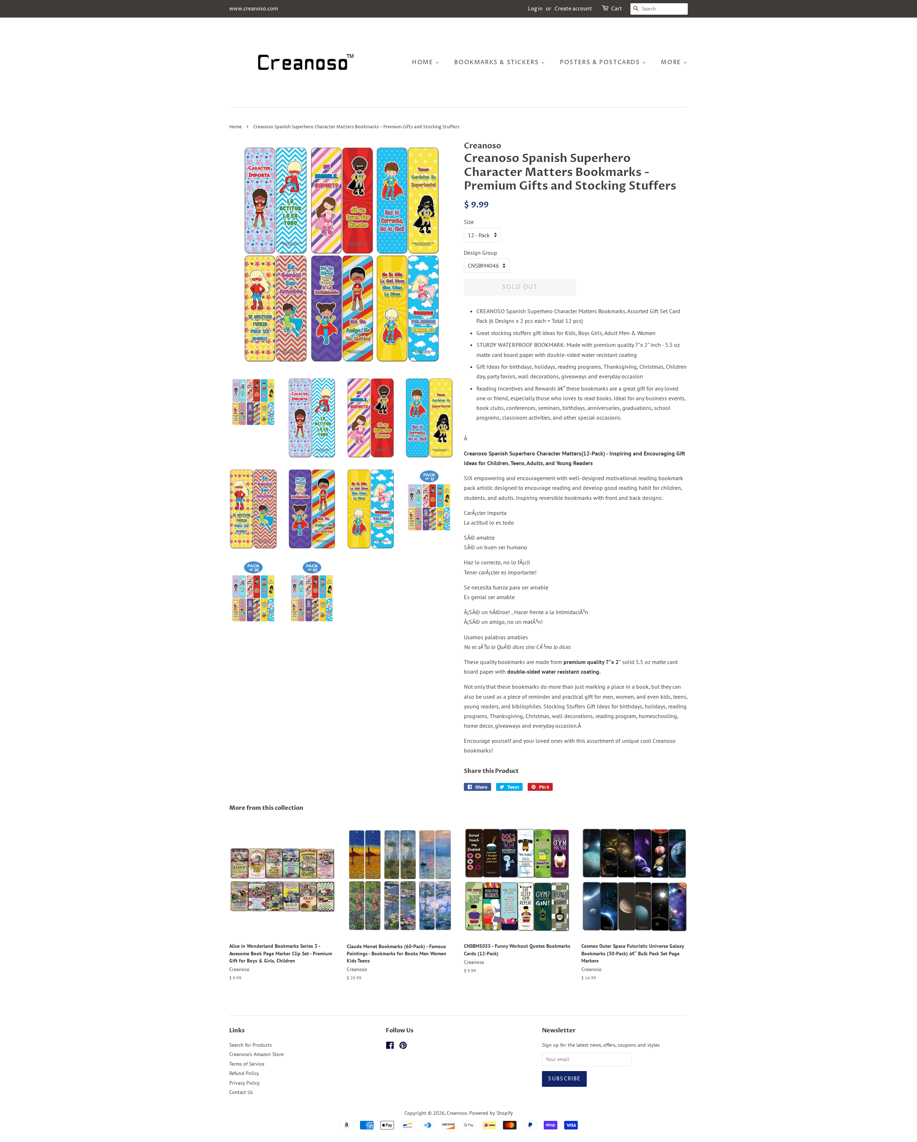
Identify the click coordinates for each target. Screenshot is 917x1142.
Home (423, 62)
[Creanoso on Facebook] (390, 1046)
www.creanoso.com (253, 8)
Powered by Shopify (491, 1113)
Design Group (480, 252)
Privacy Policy (244, 1083)
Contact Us (241, 1092)
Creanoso (457, 1113)
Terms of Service (246, 1064)
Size (469, 221)
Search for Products (250, 1045)
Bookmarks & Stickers (497, 62)
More (672, 62)
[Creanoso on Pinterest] (403, 1046)
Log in (535, 8)
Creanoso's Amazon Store (256, 1054)
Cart (616, 8)
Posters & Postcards (601, 62)
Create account (573, 8)
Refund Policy (244, 1073)
